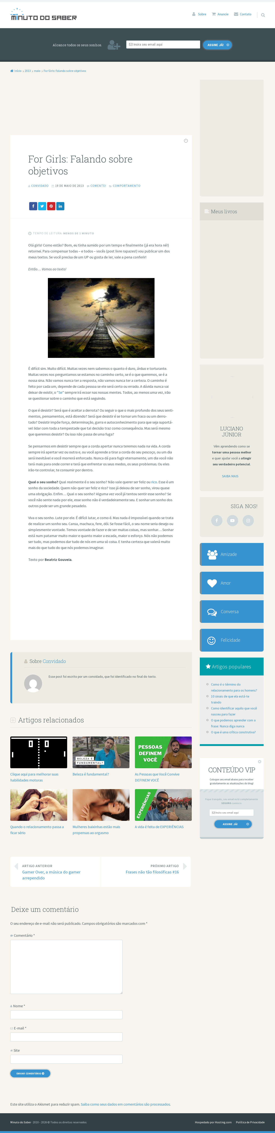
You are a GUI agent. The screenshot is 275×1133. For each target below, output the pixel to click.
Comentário (24, 935)
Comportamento (126, 186)
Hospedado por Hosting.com (213, 1122)
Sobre (202, 14)
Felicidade (230, 640)
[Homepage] (43, 14)
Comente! (98, 186)
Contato (245, 14)
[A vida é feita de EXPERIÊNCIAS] (163, 819)
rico (154, 482)
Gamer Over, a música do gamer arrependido (51, 872)
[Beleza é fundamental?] (101, 766)
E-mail (20, 1028)
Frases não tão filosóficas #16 (152, 869)
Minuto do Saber (20, 1122)
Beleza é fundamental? (91, 774)
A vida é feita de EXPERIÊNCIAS (159, 826)
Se (60, 392)
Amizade (229, 554)
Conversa (230, 611)
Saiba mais (230, 476)
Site (17, 1050)
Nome (19, 1006)
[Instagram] (248, 520)
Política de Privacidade (250, 1122)
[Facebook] (216, 520)
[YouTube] (232, 520)
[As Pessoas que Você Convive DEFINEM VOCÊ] (163, 766)
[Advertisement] (101, 107)
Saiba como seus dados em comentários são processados (125, 1104)
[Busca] (259, 10)
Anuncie (223, 14)
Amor (226, 582)
